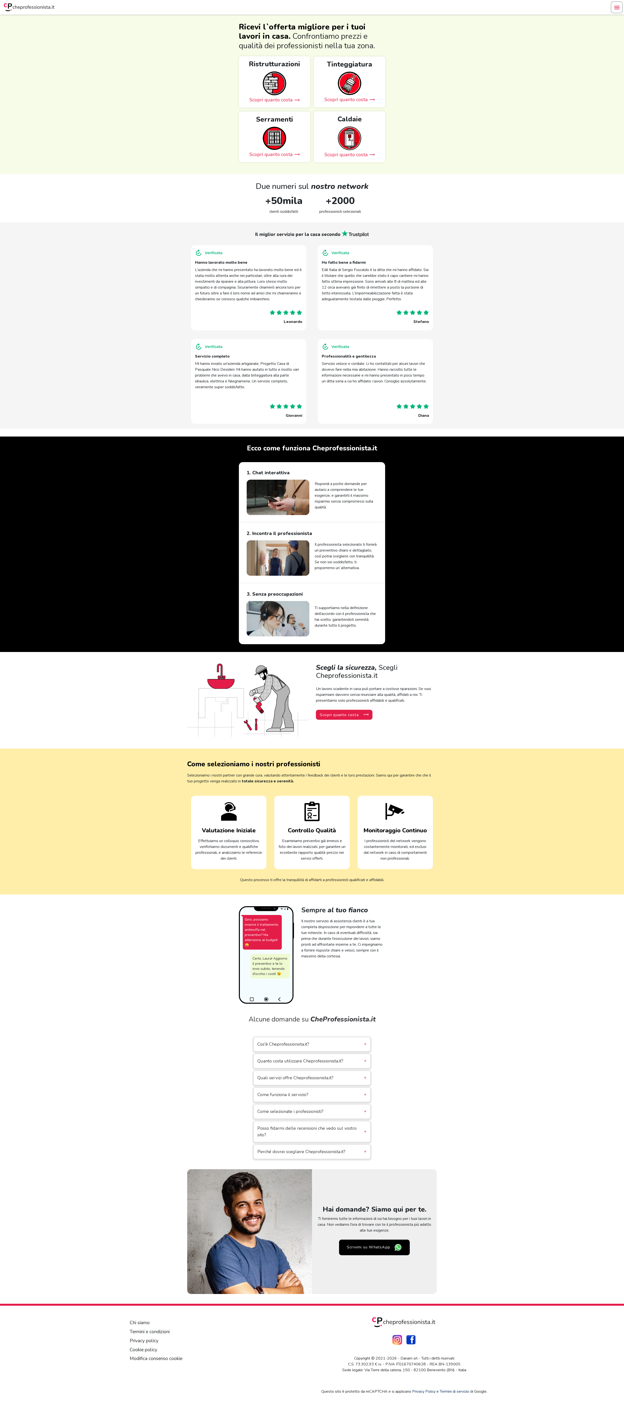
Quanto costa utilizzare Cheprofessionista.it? (312, 1061)
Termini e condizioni (150, 1332)
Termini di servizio (454, 1391)
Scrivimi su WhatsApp (368, 1247)
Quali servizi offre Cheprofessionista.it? (312, 1078)
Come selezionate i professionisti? (312, 1111)
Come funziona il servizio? (312, 1095)
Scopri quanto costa (339, 715)
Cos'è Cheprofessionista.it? (312, 1044)
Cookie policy (143, 1350)
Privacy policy (144, 1341)
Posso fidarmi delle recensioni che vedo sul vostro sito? (312, 1131)
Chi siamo (140, 1323)
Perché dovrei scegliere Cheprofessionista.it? (312, 1152)
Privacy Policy (424, 1391)
